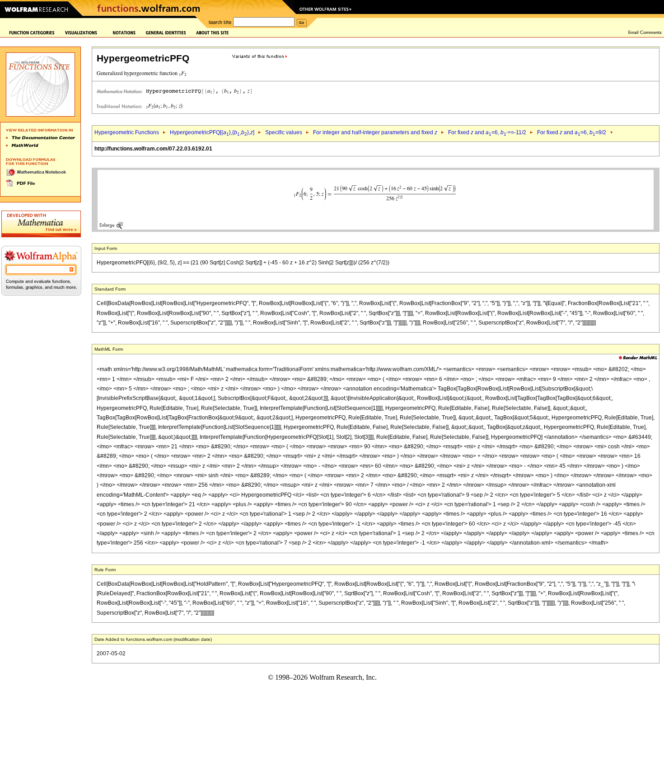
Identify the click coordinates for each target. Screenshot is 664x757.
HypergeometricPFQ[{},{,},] (212, 132)
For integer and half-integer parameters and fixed (375, 132)
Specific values (283, 132)
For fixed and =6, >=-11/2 (487, 132)
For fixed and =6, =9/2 (571, 132)
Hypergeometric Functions (126, 132)
